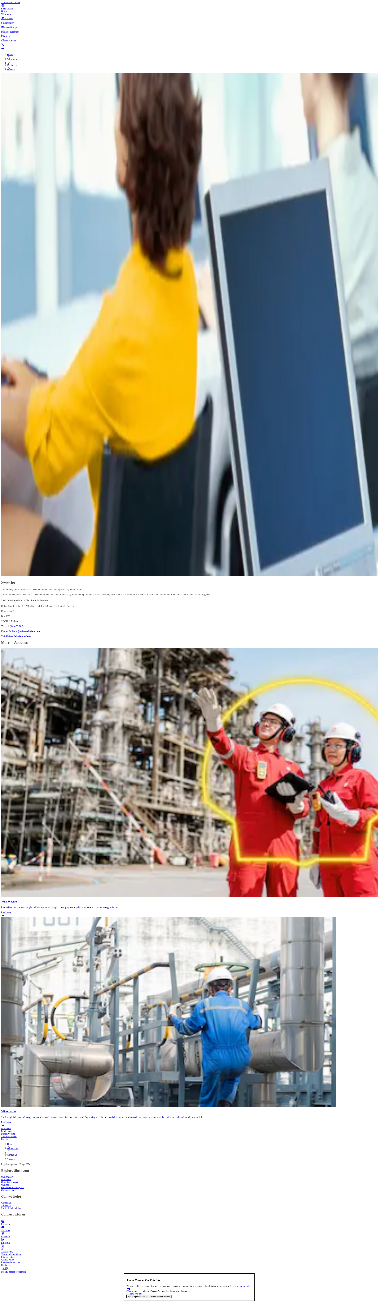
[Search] (189, 45)
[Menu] (189, 49)
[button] (189, 15)
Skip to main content (10, 2)
